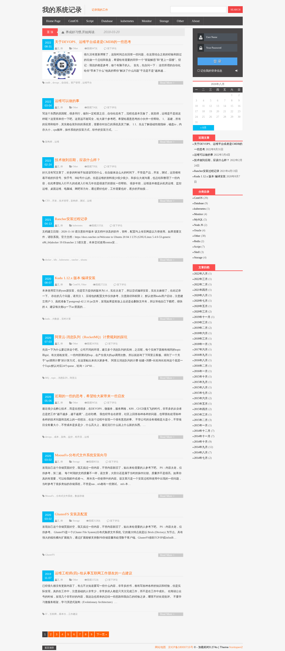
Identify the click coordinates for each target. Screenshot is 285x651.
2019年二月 (201, 327)
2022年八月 (201, 273)
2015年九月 (201, 382)
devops (56, 82)
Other (180, 21)
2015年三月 (201, 414)
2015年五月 (201, 403)
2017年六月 (201, 349)
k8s (55, 259)
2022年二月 (201, 284)
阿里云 (73, 378)
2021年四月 (201, 289)
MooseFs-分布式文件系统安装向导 (81, 455)
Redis (197, 241)
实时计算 (66, 318)
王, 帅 (60, 48)
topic (53, 378)
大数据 (55, 318)
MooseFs (49, 496)
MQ (47, 378)
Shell (197, 252)
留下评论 (112, 48)
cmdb (47, 82)
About (196, 21)
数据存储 (79, 496)
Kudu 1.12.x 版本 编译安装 (75, 278)
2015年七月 (201, 392)
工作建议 (73, 614)
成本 (56, 437)
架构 (63, 437)
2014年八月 (201, 452)
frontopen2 (236, 647)
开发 (54, 200)
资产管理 (75, 82)
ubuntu (84, 259)
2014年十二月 (202, 430)
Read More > (167, 82)
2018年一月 (201, 344)
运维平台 (87, 82)
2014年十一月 (202, 436)
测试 (82, 200)
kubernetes (127, 21)
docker (48, 259)
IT (46, 614)
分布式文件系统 (64, 496)
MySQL (198, 219)
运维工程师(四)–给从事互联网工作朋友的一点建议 (93, 573)
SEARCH (235, 9)
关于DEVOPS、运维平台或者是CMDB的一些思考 (93, 42)
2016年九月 (201, 354)
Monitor (147, 21)
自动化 (64, 82)
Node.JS (198, 225)
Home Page (53, 21)
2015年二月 (201, 420)
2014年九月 (201, 447)
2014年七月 (201, 457)
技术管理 (63, 200)
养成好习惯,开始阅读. (80, 32)
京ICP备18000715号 (180, 647)
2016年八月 (201, 360)
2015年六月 (201, 398)
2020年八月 (201, 295)
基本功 (62, 614)
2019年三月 (201, 322)
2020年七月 (201, 300)
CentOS (73, 21)
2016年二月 (201, 365)
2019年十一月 (202, 317)
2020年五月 (201, 306)
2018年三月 (201, 338)
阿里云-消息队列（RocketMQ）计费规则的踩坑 (91, 337)
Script (89, 21)
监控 (70, 437)
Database (107, 21)
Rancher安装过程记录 (71, 219)
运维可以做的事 (67, 101)
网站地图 (160, 647)
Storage (164, 21)
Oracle (197, 230)
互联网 (53, 614)
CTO (47, 200)
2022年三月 (201, 279)
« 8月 (203, 127)
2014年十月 (201, 441)
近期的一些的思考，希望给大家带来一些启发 (90, 396)
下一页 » (102, 634)
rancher (75, 259)
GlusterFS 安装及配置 (71, 514)
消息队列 (62, 378)
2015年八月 (201, 387)
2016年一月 (201, 371)
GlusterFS (50, 554)
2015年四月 (201, 409)
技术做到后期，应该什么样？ (77, 160)
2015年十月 (201, 376)
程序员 (78, 437)
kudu (47, 318)
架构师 (48, 141)
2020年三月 (201, 311)
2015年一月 (201, 425)
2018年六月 (201, 333)
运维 (56, 141)
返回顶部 (49, 647)
